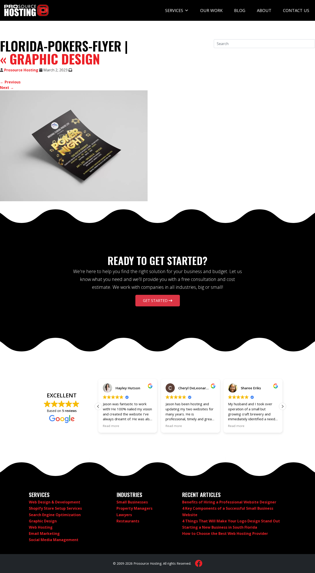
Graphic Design (50, 58)
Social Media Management (53, 539)
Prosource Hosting (21, 70)
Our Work (211, 10)
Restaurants (127, 521)
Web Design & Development (54, 502)
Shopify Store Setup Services (55, 508)
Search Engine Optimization (55, 514)
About (264, 10)
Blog (239, 10)
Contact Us (296, 10)
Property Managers (134, 508)
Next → (7, 87)
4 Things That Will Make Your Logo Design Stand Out (231, 521)
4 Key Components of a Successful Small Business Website (227, 511)
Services (174, 10)
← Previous (10, 82)
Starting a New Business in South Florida (219, 527)
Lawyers (124, 514)
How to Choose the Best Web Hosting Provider (225, 533)
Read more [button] (111, 426)
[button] (282, 406)
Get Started (156, 300)
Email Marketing (44, 533)
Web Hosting (41, 527)
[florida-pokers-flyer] (74, 145)
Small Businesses (132, 502)
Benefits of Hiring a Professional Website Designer (229, 502)
